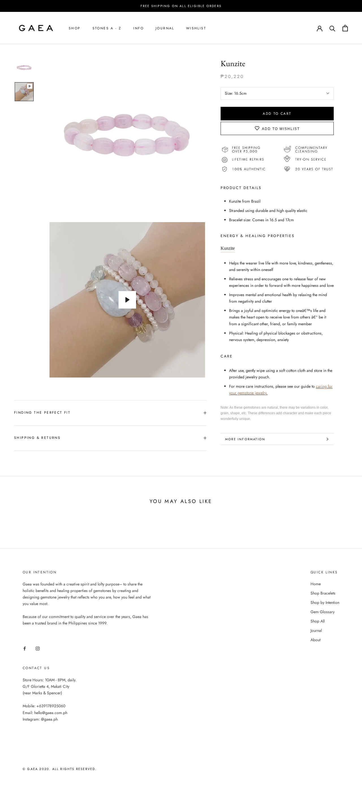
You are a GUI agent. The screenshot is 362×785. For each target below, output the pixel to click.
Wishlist (196, 28)
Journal (165, 28)
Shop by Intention (325, 602)
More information (245, 439)
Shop (75, 28)
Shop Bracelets (323, 593)
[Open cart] (345, 28)
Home (316, 584)
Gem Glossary (323, 612)
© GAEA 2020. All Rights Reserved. (60, 769)
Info (138, 28)
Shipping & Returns (37, 437)
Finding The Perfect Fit (42, 412)
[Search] (332, 28)
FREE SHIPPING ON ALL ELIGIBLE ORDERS (181, 6)
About (315, 640)
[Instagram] (38, 648)
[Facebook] (25, 648)
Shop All (318, 621)
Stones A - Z (107, 28)
